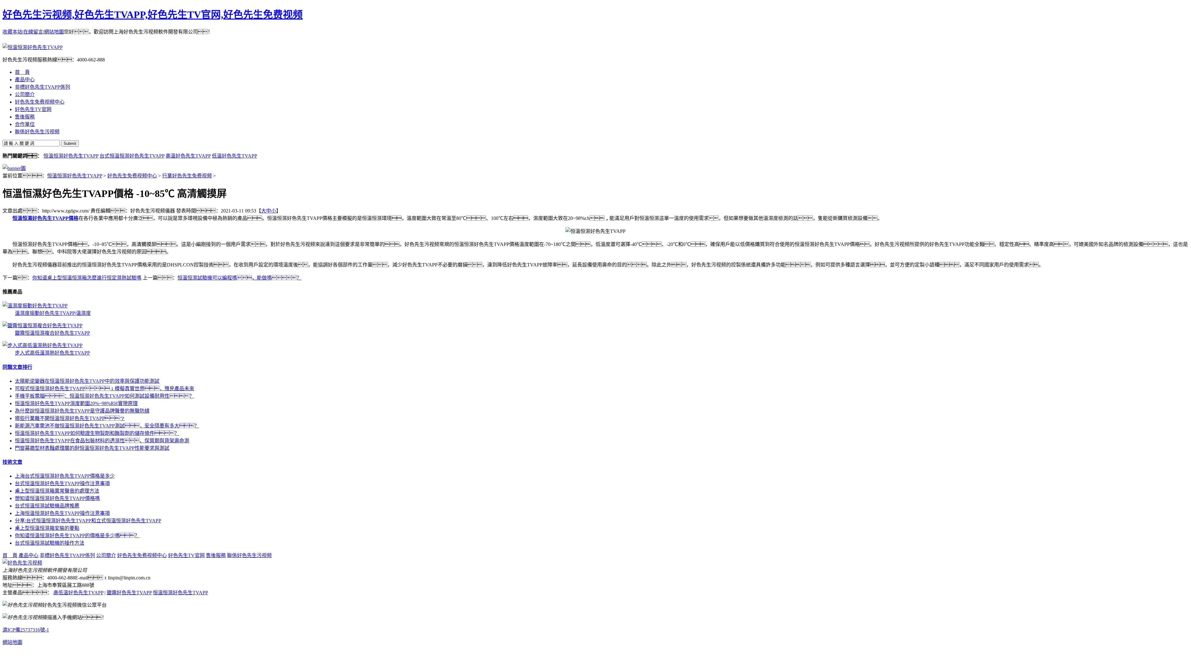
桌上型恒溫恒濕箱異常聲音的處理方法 (57, 491)
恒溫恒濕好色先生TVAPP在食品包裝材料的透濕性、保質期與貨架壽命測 (102, 440)
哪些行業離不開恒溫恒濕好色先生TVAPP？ (70, 418)
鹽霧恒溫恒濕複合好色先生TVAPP (52, 333)
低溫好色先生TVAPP (234, 156)
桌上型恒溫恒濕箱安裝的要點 (47, 528)
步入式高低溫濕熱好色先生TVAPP (52, 352)
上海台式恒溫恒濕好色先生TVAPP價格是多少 (65, 476)
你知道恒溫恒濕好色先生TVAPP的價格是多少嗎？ (77, 535)
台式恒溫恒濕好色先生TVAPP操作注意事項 (62, 483)
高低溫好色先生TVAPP (78, 592)
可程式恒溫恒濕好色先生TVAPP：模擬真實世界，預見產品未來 (104, 388)
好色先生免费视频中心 (132, 175)
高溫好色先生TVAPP (188, 156)
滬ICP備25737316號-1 (25, 629)
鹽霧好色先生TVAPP (129, 592)
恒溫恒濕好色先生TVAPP (70, 156)
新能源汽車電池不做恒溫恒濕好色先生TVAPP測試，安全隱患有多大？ (107, 425)
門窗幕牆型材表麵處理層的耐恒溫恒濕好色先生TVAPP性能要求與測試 (92, 448)
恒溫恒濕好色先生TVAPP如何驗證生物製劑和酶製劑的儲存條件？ (97, 433)
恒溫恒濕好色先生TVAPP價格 (45, 218)
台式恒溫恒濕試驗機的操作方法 (49, 543)
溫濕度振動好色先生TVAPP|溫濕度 (53, 313)
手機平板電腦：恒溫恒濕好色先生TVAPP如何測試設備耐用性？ (104, 396)
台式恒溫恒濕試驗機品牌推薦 (47, 505)
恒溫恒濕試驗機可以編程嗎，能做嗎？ (239, 277)
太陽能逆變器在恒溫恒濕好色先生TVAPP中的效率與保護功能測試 (87, 381)
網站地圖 (54, 31)
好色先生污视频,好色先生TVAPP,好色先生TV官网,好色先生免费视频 (152, 14)
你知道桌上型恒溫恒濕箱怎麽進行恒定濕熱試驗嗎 (86, 277)
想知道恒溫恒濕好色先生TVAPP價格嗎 (57, 498)
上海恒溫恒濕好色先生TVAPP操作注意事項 (62, 513)
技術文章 (12, 462)
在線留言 (33, 31)
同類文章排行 (17, 367)
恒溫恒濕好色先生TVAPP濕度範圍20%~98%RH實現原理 (76, 403)
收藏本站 (12, 31)
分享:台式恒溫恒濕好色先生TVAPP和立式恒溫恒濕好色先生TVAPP (88, 520)
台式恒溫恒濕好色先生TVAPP (132, 156)
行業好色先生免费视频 (187, 175)
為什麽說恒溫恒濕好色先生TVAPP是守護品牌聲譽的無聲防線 (82, 410)
